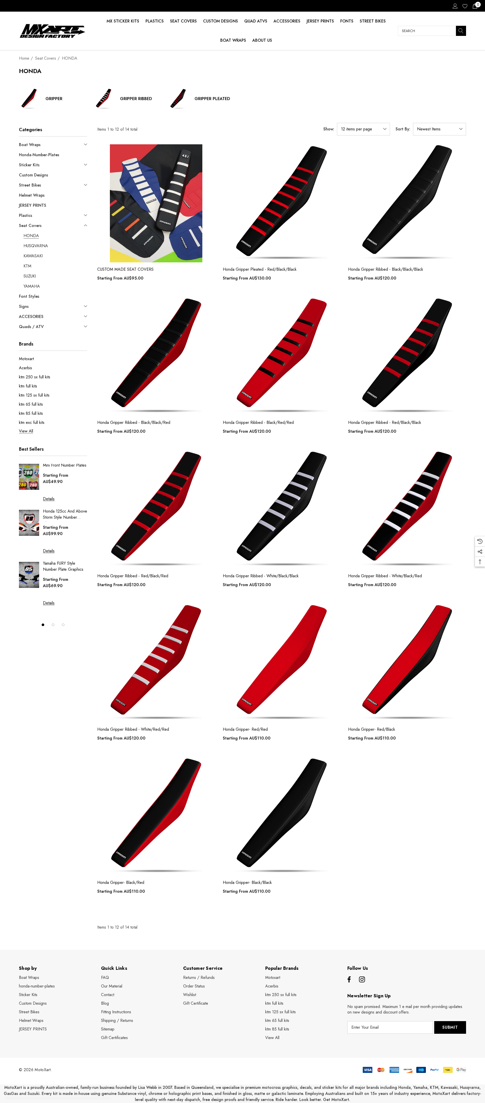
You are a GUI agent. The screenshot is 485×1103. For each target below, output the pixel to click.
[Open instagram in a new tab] (362, 979)
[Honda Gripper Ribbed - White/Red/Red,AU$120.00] (156, 663)
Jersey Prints (320, 21)
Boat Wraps (233, 40)
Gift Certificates (114, 1038)
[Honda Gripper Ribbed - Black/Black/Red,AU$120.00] (156, 357)
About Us (262, 40)
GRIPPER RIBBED (136, 99)
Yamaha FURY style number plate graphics (63, 566)
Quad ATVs (255, 21)
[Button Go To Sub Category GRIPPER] (29, 99)
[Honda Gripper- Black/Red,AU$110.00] (156, 817)
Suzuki (33, 1093)
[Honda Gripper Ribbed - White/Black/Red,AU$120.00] (407, 510)
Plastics (155, 21)
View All (272, 1038)
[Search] (461, 31)
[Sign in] (455, 6)
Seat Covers (183, 21)
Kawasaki (449, 1087)
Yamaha (420, 1087)
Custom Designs (220, 21)
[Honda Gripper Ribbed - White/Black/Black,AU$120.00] (282, 510)
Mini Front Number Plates (64, 465)
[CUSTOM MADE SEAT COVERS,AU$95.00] (156, 203)
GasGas (11, 1093)
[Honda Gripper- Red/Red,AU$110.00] (282, 663)
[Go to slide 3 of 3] (63, 625)
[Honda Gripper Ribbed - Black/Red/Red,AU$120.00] (282, 357)
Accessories (287, 21)
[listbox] (439, 129)
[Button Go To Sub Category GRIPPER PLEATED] (178, 99)
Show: (328, 129)
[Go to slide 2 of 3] (53, 625)
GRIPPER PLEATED (212, 99)
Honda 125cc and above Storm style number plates (65, 515)
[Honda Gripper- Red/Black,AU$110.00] (407, 663)
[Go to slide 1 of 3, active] (43, 625)
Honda (404, 1087)
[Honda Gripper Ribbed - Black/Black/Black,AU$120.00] (407, 203)
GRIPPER (53, 99)
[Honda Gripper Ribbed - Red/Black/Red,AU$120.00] (156, 510)
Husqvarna (469, 1087)
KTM (434, 1087)
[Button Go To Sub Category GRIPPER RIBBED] (103, 99)
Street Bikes (373, 21)
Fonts (346, 21)
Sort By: (403, 129)
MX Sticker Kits (123, 21)
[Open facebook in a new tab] (348, 979)
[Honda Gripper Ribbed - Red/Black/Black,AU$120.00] (407, 357)
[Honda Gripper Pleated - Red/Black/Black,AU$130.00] (282, 203)
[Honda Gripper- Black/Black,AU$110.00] (282, 817)
